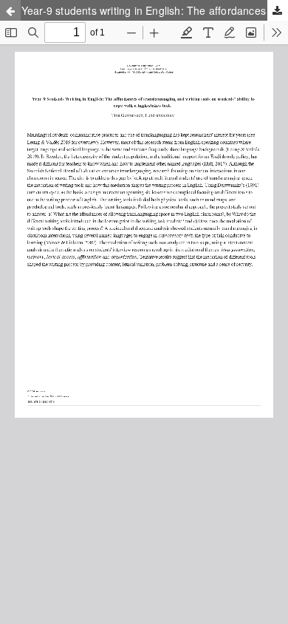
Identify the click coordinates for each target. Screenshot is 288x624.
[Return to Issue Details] (10, 10)
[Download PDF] (277, 10)
